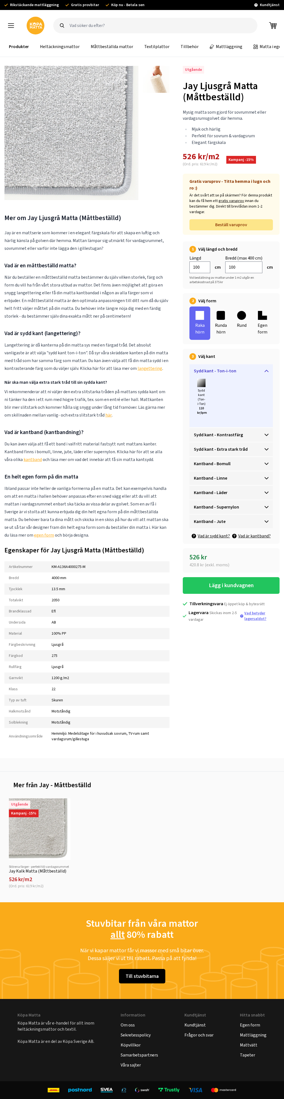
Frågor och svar (199, 1035)
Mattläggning (229, 46)
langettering (150, 368)
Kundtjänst (195, 1025)
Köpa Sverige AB (78, 1041)
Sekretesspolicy (136, 1035)
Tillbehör (190, 46)
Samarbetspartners (139, 1055)
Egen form (250, 1025)
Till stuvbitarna (142, 976)
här (108, 415)
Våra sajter (131, 1065)
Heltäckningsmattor (60, 46)
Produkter (19, 46)
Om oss (128, 1025)
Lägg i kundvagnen (231, 585)
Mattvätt (248, 1045)
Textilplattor (156, 46)
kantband (33, 459)
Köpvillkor (131, 1045)
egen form (44, 535)
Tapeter (247, 1055)
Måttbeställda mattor (112, 46)
